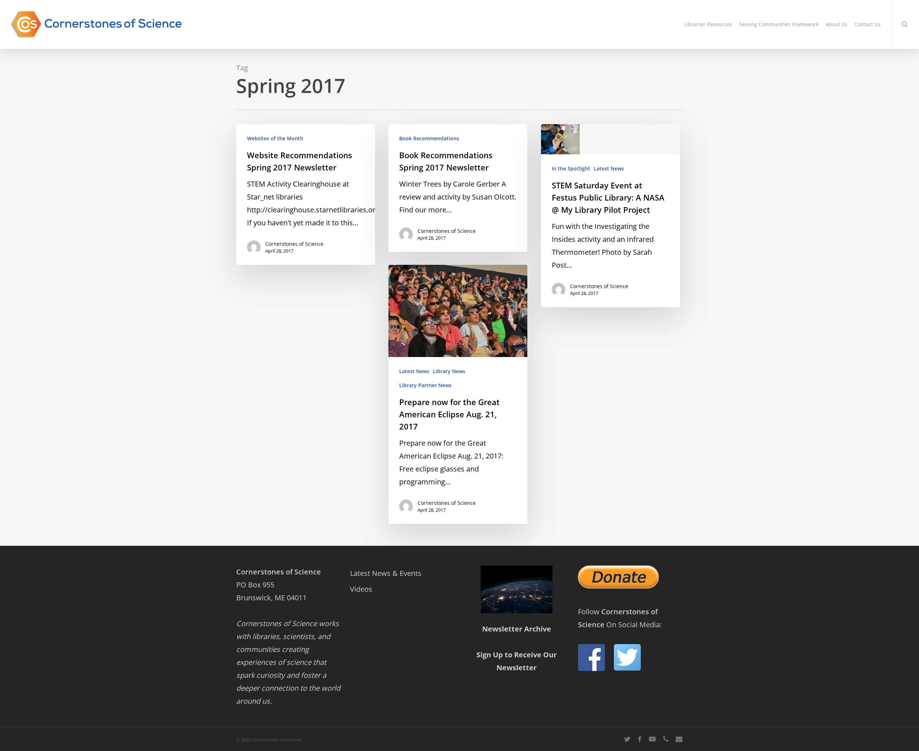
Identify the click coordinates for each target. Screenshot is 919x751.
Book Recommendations (429, 138)
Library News (449, 371)
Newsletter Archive (516, 629)
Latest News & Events (385, 573)
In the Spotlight (571, 168)
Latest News (609, 168)
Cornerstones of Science (294, 243)
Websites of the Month (275, 138)
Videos (361, 589)
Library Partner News (425, 385)
